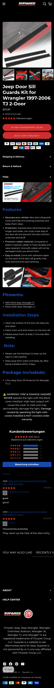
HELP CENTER (11, 599)
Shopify (38, 677)
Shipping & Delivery (14, 156)
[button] (44, 4)
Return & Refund (12, 166)
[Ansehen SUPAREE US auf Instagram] (5, 664)
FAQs (6, 177)
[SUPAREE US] (27, 4)
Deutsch (26, 672)
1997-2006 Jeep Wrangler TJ (19, 302)
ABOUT (7, 590)
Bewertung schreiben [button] (27, 464)
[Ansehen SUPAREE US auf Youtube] (23, 664)
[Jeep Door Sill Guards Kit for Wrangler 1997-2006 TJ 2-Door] (8, 75)
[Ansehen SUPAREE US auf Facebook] (11, 664)
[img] (9, 488)
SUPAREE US (14, 677)
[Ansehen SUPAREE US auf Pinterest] (17, 664)
